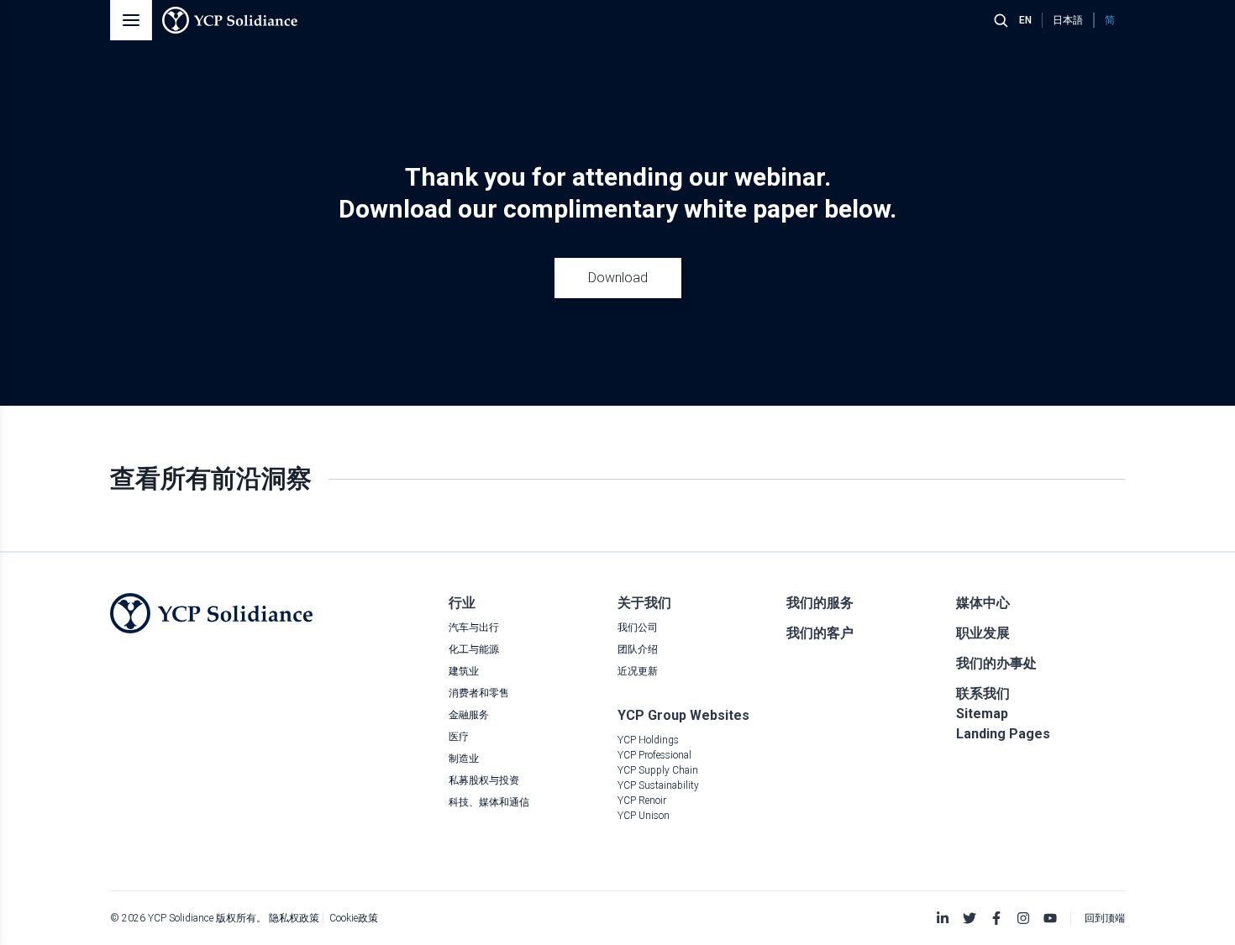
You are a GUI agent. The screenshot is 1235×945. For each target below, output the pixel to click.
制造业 (464, 758)
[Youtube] (1050, 918)
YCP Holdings (648, 740)
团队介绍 (638, 649)
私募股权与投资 (484, 780)
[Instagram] (1023, 918)
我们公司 (638, 627)
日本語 (1068, 20)
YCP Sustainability (658, 785)
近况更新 (638, 671)
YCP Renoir (642, 800)
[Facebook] (996, 918)
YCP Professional (654, 755)
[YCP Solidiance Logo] (229, 20)
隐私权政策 (294, 918)
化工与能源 (474, 649)
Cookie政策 (353, 918)
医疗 (459, 737)
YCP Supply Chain (658, 770)
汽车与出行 (474, 627)
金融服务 (469, 715)
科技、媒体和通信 (489, 802)
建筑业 (464, 671)
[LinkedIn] (942, 918)
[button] (131, 20)
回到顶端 (1105, 918)
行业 (462, 603)
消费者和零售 (479, 693)
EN (1025, 20)
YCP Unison (644, 816)
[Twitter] (969, 918)
